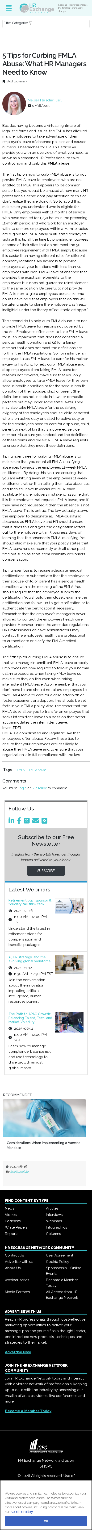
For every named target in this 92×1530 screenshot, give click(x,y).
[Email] (36, 822)
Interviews (54, 1215)
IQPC (48, 1466)
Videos (11, 1215)
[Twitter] (27, 822)
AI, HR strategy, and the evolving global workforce (29, 959)
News (9, 1208)
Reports (11, 1234)
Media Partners (17, 1292)
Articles (52, 1208)
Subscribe (39, 788)
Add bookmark (17, 81)
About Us (13, 1268)
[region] (46, 1505)
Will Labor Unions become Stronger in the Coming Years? (49, 1145)
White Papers (16, 1227)
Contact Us (14, 1255)
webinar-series (17, 1280)
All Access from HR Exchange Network (62, 1295)
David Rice (26, 1171)
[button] (46, 24)
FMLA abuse (37, 770)
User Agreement (59, 1255)
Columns (53, 1234)
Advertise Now (18, 1352)
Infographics (56, 1227)
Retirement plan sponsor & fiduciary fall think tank (29, 902)
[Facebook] (20, 822)
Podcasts (13, 1221)
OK (46, 1521)
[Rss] (45, 822)
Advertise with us (19, 1262)
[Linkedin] (12, 822)
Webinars (54, 1221)
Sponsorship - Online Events (63, 1271)
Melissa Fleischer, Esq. (45, 100)
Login (22, 788)
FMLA (21, 770)
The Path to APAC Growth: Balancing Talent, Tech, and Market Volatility (30, 1018)
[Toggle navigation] (9, 8)
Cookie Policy (57, 1262)
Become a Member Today (62, 1283)
